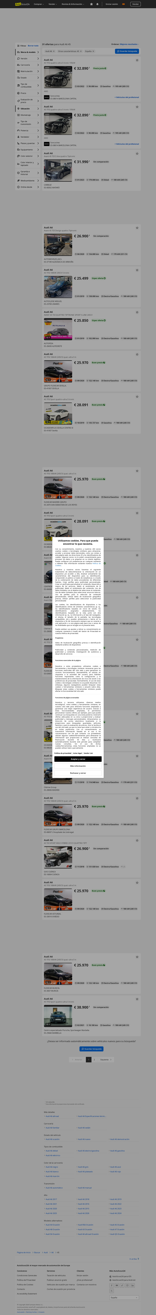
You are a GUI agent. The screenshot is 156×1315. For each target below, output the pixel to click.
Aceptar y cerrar (78, 759)
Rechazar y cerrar (78, 773)
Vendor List (88, 753)
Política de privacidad (62, 753)
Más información (78, 766)
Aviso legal (77, 753)
